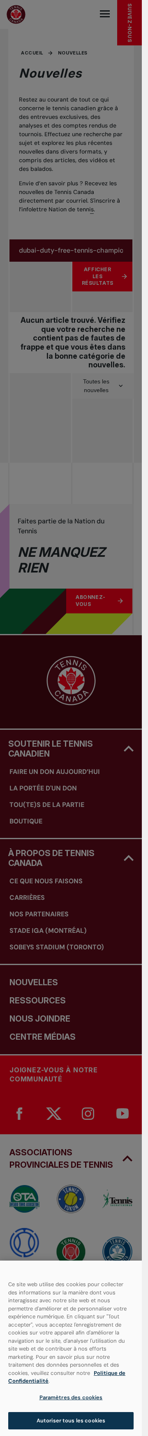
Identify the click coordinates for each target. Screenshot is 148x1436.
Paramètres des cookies (71, 1397)
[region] (71, 1348)
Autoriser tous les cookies (71, 1420)
